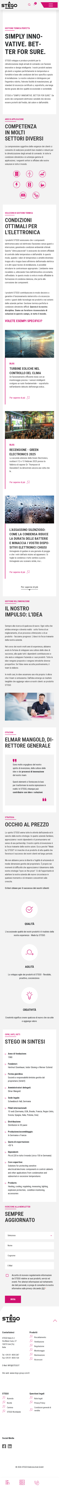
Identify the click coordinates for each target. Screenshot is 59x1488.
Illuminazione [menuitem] (39, 1355)
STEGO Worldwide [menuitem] (14, 1412)
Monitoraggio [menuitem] (39, 1351)
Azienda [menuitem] (10, 1398)
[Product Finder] (7, 1482)
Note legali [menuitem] (38, 1398)
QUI (43, 1288)
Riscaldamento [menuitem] (40, 1337)
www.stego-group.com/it (20, 1373)
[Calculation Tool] (22, 1482)
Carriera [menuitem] (10, 1407)
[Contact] (36, 1482)
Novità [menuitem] (9, 1403)
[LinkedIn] (10, 1446)
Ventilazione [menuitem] (39, 1342)
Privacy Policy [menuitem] (39, 1403)
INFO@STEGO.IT (13, 1365)
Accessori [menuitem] (38, 1360)
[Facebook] (4, 1446)
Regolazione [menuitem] (39, 1346)
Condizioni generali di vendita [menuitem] (42, 1409)
